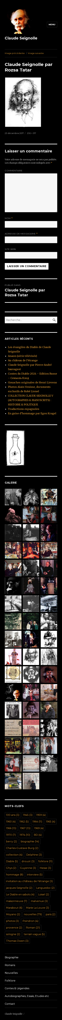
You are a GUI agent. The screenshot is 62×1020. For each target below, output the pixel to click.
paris (50, 914)
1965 (50, 821)
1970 (11, 834)
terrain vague (34, 934)
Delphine (34, 854)
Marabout (14, 907)
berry (11, 841)
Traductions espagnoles (23, 409)
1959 (41, 814)
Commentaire (13, 170)
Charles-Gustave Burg (22, 848)
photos (12, 920)
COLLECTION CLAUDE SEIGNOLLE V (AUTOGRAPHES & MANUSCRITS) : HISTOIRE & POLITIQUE (30, 400)
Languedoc (45, 887)
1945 (28, 814)
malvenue (39, 901)
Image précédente (15, 53)
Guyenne (28, 867)
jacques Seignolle (19, 887)
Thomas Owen (17, 940)
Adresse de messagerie (21, 233)
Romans (10, 965)
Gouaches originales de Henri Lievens (32, 382)
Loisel (43, 894)
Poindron (30, 920)
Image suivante (36, 53)
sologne (13, 934)
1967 (25, 828)
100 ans (12, 814)
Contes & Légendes (17, 988)
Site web (10, 249)
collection (14, 854)
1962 (24, 821)
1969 (39, 828)
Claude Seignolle (21, 38)
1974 (25, 834)
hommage (14, 874)
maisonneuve (16, 901)
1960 (11, 821)
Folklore (10, 980)
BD (38, 834)
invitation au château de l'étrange (29, 881)
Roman (33, 927)
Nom (9, 218)
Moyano (13, 914)
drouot (28, 861)
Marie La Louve (37, 907)
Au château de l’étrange (23, 360)
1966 (11, 828)
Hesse (45, 867)
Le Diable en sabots (20, 894)
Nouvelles (11, 972)
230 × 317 (31, 133)
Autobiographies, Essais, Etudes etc (27, 996)
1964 (37, 821)
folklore (45, 861)
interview (35, 874)
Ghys (11, 867)
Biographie (11, 957)
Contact (10, 1003)
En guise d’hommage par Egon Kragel (32, 413)
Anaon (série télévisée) (22, 356)
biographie (30, 841)
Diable (12, 861)
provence (14, 927)
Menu (52, 24)
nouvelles (33, 914)
